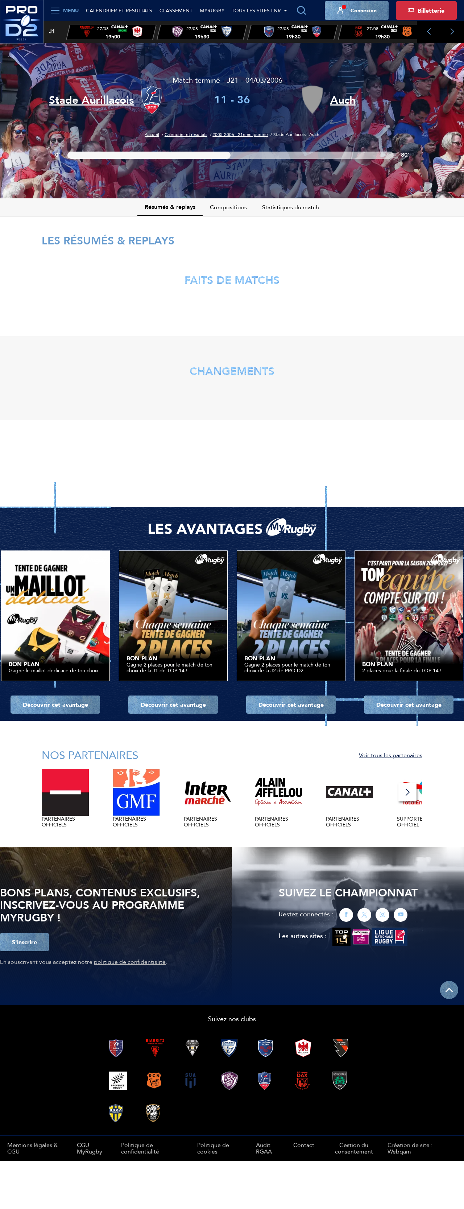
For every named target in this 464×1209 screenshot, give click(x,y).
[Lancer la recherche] (301, 10)
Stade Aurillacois (91, 100)
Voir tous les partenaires (390, 755)
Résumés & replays (170, 206)
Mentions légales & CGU (32, 1148)
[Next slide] (452, 32)
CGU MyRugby (89, 1148)
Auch (343, 100)
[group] (111, 32)
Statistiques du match (290, 207)
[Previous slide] (428, 32)
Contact (303, 1144)
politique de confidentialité (130, 961)
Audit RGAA (264, 1148)
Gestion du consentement (354, 1148)
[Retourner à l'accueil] (22, 25)
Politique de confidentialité (140, 1148)
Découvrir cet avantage (55, 704)
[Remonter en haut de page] (449, 990)
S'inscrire (24, 942)
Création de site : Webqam (410, 1148)
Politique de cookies (213, 1148)
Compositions (228, 207)
